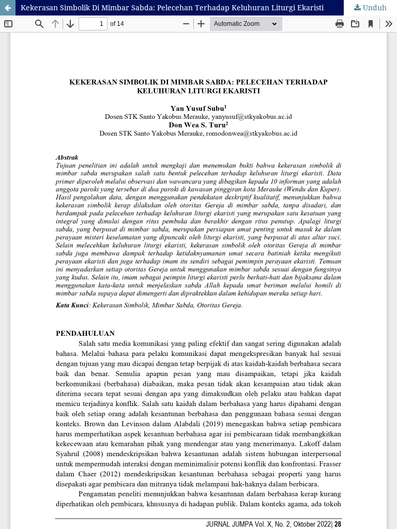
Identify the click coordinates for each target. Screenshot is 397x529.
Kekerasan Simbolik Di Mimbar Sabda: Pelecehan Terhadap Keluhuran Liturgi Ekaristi (172, 7)
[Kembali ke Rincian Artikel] (8, 7)
